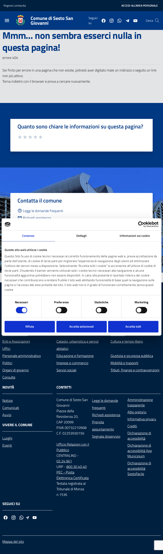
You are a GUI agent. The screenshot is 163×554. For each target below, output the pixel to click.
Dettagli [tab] (81, 235)
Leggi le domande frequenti (43, 210)
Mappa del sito (13, 541)
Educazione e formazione (75, 355)
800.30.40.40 (76, 466)
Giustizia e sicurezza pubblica (132, 355)
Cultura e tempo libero (127, 341)
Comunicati (10, 407)
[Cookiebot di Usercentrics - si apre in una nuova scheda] (141, 224)
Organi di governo (15, 370)
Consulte (8, 377)
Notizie (7, 400)
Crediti (132, 426)
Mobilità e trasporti (124, 363)
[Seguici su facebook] (102, 20)
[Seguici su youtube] (134, 20)
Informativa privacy (141, 419)
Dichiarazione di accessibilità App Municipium (139, 451)
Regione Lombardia (15, 5)
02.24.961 (64, 461)
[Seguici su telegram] (126, 20)
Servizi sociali (66, 370)
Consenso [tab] (28, 235)
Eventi (7, 445)
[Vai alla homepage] (23, 20)
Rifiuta (29, 326)
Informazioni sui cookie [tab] (135, 235)
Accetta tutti (133, 326)
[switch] (61, 310)
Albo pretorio (136, 412)
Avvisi (6, 415)
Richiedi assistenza (37, 218)
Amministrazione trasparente (140, 402)
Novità (8, 387)
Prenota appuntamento (103, 425)
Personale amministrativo (21, 355)
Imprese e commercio (72, 363)
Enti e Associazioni (16, 341)
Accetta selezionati (81, 326)
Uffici (6, 348)
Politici (7, 363)
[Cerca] (157, 20)
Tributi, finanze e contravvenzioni (135, 370)
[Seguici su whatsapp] (118, 20)
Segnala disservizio (106, 436)
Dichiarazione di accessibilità (139, 435)
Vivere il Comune (17, 425)
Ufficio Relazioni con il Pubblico (72, 447)
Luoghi (7, 438)
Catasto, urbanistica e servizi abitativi (77, 345)
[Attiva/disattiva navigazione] (7, 21)
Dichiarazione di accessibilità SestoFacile (139, 468)
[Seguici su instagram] (110, 20)
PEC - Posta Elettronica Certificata (72, 475)
